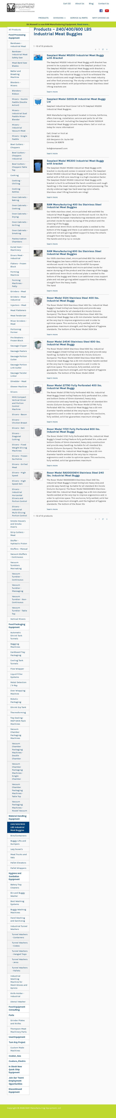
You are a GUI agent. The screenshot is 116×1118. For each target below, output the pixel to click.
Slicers (13, 392)
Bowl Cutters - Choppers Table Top (19, 167)
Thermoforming (18, 712)
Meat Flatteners (18, 310)
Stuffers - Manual (19, 549)
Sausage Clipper (18, 345)
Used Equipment (17, 1037)
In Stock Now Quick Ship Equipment (15, 1069)
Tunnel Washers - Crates (20, 944)
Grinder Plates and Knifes (17, 1022)
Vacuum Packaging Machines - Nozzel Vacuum (19, 806)
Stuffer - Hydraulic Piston (18, 542)
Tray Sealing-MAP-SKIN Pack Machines (18, 721)
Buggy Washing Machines (18, 911)
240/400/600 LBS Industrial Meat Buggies (17, 827)
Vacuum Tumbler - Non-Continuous (19, 599)
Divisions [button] (58, 18)
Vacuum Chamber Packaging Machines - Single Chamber (17, 771)
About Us (79, 3)
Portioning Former (15, 330)
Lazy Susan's (16, 849)
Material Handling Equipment (17, 817)
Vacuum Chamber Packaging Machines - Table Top (17, 790)
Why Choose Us (100, 18)
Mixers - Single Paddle (19, 137)
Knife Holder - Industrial (17, 995)
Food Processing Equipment (17, 36)
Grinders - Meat (18, 291)
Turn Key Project (17, 1042)
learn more (52, 91)
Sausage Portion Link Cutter (18, 366)
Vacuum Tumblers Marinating (16, 565)
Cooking (14, 175)
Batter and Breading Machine (15, 74)
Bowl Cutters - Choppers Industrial (19, 155)
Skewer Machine (18, 386)
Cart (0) (67, 3)
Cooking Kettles (16, 190)
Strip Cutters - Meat (17, 533)
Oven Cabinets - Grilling (20, 223)
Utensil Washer (17, 1001)
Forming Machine (14, 273)
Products (43, 18)
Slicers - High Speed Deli (19, 482)
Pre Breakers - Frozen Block (17, 339)
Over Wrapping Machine (17, 692)
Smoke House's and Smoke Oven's (18, 524)
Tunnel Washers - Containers (20, 936)
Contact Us (103, 3)
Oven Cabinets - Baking (20, 198)
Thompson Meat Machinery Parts (18, 1030)
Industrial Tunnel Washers (18, 927)
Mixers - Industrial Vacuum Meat (18, 127)
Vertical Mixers (17, 619)
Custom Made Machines (17, 1049)
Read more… (83, 24)
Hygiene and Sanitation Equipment (15, 876)
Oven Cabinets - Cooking (20, 207)
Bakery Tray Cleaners (16, 886)
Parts (11, 1015)
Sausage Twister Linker (18, 374)
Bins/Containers (18, 835)
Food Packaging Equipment (17, 626)
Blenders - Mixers (15, 84)
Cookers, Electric (17, 1061)
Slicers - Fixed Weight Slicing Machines (19, 447)
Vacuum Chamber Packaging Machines (15, 733)
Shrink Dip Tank (18, 707)
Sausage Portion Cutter (18, 358)
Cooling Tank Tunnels (16, 662)
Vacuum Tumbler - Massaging (17, 588)
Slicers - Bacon (19, 414)
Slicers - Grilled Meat (20, 465)
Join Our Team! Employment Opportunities (16, 1081)
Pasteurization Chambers (19, 240)
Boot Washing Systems (17, 902)
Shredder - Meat (18, 381)
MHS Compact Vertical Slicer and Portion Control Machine (19, 403)
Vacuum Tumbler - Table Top (19, 610)
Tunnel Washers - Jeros (20, 961)
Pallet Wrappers (18, 868)
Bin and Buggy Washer (17, 894)
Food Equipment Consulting (17, 1008)
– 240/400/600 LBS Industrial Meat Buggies (63, 31)
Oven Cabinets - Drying (20, 215)
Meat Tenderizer (18, 315)
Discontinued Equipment (15, 1090)
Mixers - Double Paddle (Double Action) (20, 102)
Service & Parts (79, 18)
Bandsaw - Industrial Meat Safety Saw (19, 54)
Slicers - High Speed (19, 474)
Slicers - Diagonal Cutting (16, 436)
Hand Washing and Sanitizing (17, 919)
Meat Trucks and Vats (18, 856)
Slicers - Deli (18, 428)
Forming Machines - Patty (17, 283)
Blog (91, 3)
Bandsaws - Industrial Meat (18, 44)
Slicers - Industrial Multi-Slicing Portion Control (19, 511)
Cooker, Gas (15, 1056)
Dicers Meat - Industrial (17, 257)
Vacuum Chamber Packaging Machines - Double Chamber (17, 751)
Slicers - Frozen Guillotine (19, 457)
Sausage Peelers (18, 351)
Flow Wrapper (17, 668)
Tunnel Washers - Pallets (20, 969)
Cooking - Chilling (17, 182)
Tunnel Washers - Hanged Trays (20, 952)
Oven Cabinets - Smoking (20, 232)
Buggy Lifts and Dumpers (18, 842)
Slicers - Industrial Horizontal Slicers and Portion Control (19, 495)
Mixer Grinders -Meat (18, 322)
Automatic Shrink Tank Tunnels (16, 635)
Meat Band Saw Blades (19, 64)
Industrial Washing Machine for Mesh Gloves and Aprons (18, 982)
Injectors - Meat (18, 305)
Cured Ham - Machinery (16, 248)
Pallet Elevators (18, 862)
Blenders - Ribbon (17, 92)
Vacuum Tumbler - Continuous (17, 576)
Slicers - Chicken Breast (19, 421)
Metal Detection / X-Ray (18, 684)
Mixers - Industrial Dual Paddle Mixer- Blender (19, 115)
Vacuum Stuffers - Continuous (18, 555)
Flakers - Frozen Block (18, 265)
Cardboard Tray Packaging (17, 653)
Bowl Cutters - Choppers (17, 146)
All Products (15, 29)
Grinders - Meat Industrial (18, 298)
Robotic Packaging (15, 700)
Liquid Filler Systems (16, 675)
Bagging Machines (15, 645)
